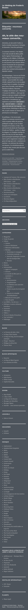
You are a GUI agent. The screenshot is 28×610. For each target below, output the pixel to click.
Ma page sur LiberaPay (11, 401)
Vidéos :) (6, 313)
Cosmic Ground (8, 461)
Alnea (5, 450)
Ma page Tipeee (8, 403)
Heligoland (7, 481)
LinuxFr (6, 431)
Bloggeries (7, 237)
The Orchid (7, 537)
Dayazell (6, 465)
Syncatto (6, 522)
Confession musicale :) (14, 254)
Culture (6, 241)
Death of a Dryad (9, 468)
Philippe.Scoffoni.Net (10, 343)
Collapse (6, 457)
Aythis (6, 455)
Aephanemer (8, 446)
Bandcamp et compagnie (14, 252)
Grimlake (6, 478)
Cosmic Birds (8, 459)
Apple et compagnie (11, 269)
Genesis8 (6, 586)
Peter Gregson (8, 518)
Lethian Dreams (9, 496)
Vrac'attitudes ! (8, 317)
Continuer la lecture (8, 154)
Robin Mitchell (8, 569)
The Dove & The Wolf (10, 531)
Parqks (6, 513)
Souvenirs (7, 308)
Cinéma (7, 243)
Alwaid (6, 452)
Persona (6, 515)
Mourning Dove (8, 507)
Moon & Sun (7, 500)
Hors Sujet (7, 483)
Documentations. (9, 192)
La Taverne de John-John (11, 332)
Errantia (6, 476)
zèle (8, 164)
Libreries (8, 278)
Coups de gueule (19, 158)
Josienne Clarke (8, 489)
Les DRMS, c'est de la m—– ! (13, 302)
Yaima (6, 539)
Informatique (8, 267)
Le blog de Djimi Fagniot (11, 360)
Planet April (7, 599)
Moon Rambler (8, 502)
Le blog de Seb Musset (10, 399)
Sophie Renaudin (9, 382)
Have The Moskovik (10, 565)
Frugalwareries (11, 282)
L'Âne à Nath (8, 397)
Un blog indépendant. (10, 201)
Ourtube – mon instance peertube (14, 405)
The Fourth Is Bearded (11, 533)
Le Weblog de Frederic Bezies (9, 605)
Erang (5, 472)
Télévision (7, 310)
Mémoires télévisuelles (12, 247)
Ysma (5, 541)
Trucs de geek (9, 300)
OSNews (6, 433)
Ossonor (6, 511)
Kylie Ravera (7, 377)
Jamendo (6, 567)
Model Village (8, 498)
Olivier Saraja (8, 379)
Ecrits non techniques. (11, 194)
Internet (7, 271)
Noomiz (9, 260)
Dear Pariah (7, 394)
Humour (4, 159)
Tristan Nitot (8, 345)
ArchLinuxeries (11, 280)
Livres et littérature (11, 245)
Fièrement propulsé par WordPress (15, 607)
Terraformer (7, 524)
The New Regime (9, 535)
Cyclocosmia (7, 463)
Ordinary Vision (8, 509)
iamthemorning (9, 487)
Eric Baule (7, 474)
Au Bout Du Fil (8, 560)
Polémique (7, 319)
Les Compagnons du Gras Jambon (14, 494)
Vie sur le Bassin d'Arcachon (12, 315)
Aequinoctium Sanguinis (11, 448)
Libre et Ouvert (8, 418)
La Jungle (6, 491)
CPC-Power (7, 584)
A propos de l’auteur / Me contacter (15, 177)
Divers (6, 263)
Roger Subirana (8, 571)
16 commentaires (15, 164)
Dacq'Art (6, 358)
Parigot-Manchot (9, 341)
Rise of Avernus (8, 520)
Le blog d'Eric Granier (10, 334)
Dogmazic (7, 562)
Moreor (6, 504)
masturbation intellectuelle (9, 163)
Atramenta (7, 375)
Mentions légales (9, 199)
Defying (6, 470)
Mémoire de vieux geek (12, 297)
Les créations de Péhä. (10, 362)
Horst (5, 485)
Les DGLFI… (7, 197)
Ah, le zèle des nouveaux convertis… (13, 37)
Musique (8, 250)
